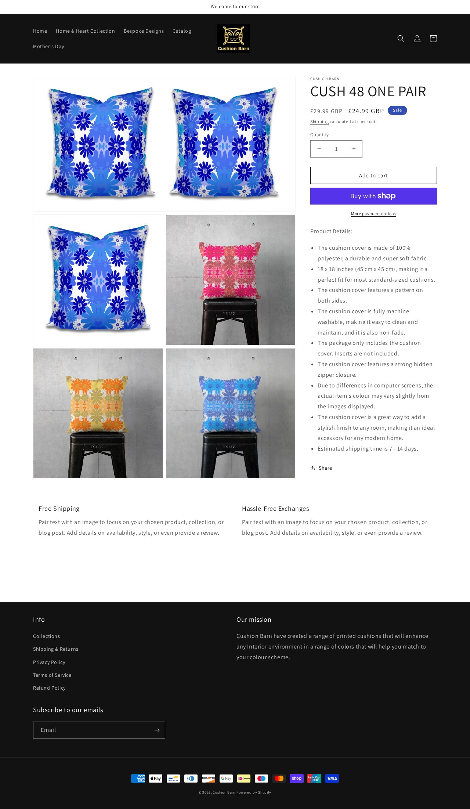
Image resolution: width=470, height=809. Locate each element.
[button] (401, 38)
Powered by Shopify (254, 792)
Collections (46, 636)
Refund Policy (49, 688)
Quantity (319, 134)
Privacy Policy (49, 662)
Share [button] (325, 468)
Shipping (319, 121)
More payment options (373, 213)
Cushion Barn (224, 792)
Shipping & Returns (56, 649)
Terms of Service (52, 675)
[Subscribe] (157, 730)
